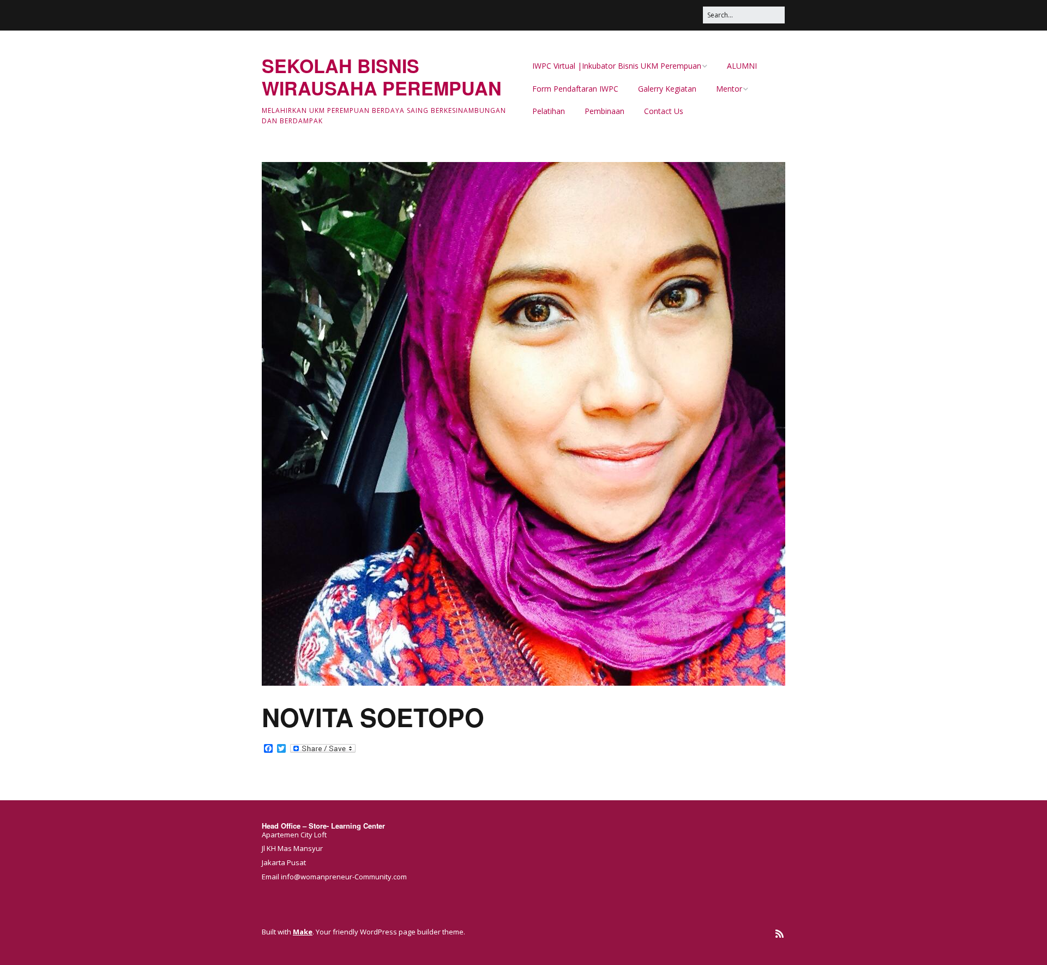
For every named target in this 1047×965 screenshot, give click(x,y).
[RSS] (779, 933)
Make (302, 932)
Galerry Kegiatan (667, 88)
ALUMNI (742, 66)
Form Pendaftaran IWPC (575, 88)
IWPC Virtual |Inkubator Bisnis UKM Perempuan (616, 66)
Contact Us (663, 111)
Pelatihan (548, 111)
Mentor (729, 88)
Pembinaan (604, 111)
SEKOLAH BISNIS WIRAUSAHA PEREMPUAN (382, 76)
